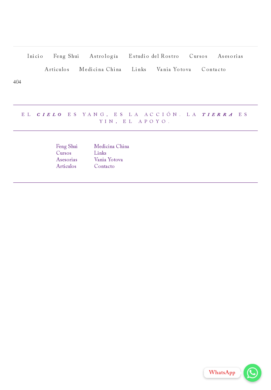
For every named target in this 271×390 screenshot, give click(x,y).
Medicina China (100, 69)
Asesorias (231, 56)
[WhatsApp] (252, 373)
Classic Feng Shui (62, 23)
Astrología (104, 56)
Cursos (198, 56)
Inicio (35, 56)
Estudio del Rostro (154, 56)
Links (139, 69)
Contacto (214, 69)
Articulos (57, 69)
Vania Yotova (174, 69)
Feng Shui (67, 56)
